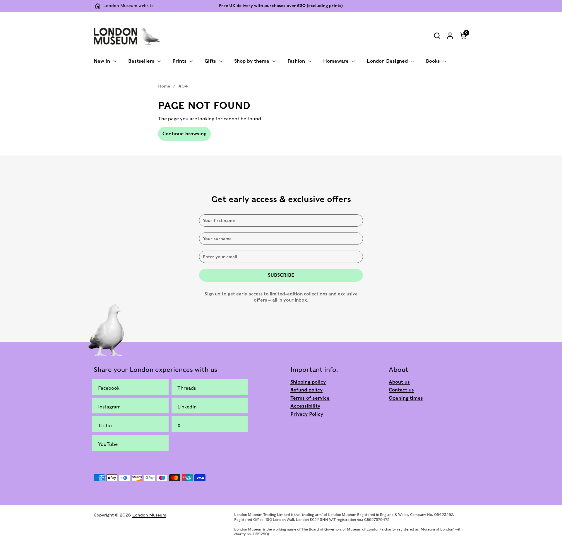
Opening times (406, 398)
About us (399, 381)
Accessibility (305, 405)
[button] (437, 35)
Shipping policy (308, 381)
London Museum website (128, 5)
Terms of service (310, 398)
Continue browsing (184, 133)
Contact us (401, 389)
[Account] (450, 35)
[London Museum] (127, 35)
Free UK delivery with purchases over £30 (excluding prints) (281, 6)
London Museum (149, 515)
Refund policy (306, 389)
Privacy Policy (306, 414)
